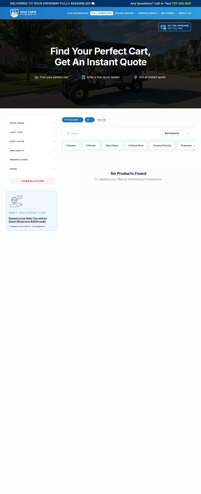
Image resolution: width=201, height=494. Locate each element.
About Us (185, 13)
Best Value (112, 145)
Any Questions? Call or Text (161, 3)
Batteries (167, 13)
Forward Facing (162, 145)
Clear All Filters (33, 181)
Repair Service (124, 13)
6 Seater (91, 145)
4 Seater (71, 145)
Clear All (101, 120)
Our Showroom (77, 13)
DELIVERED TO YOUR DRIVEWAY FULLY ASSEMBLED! (50, 3)
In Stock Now (136, 145)
